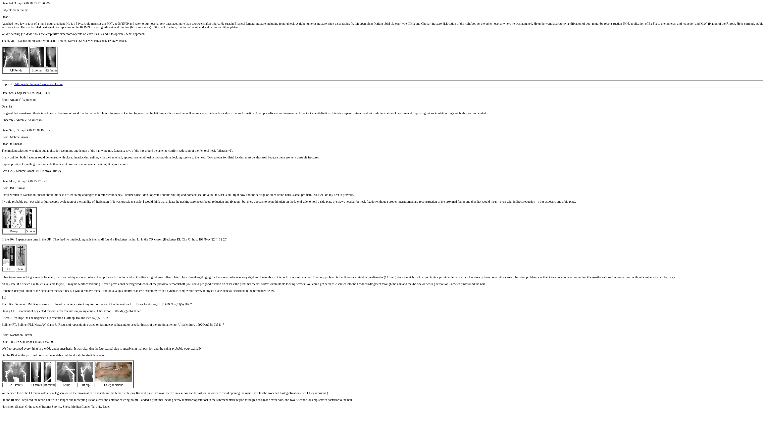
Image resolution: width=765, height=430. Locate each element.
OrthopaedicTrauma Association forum (38, 84)
